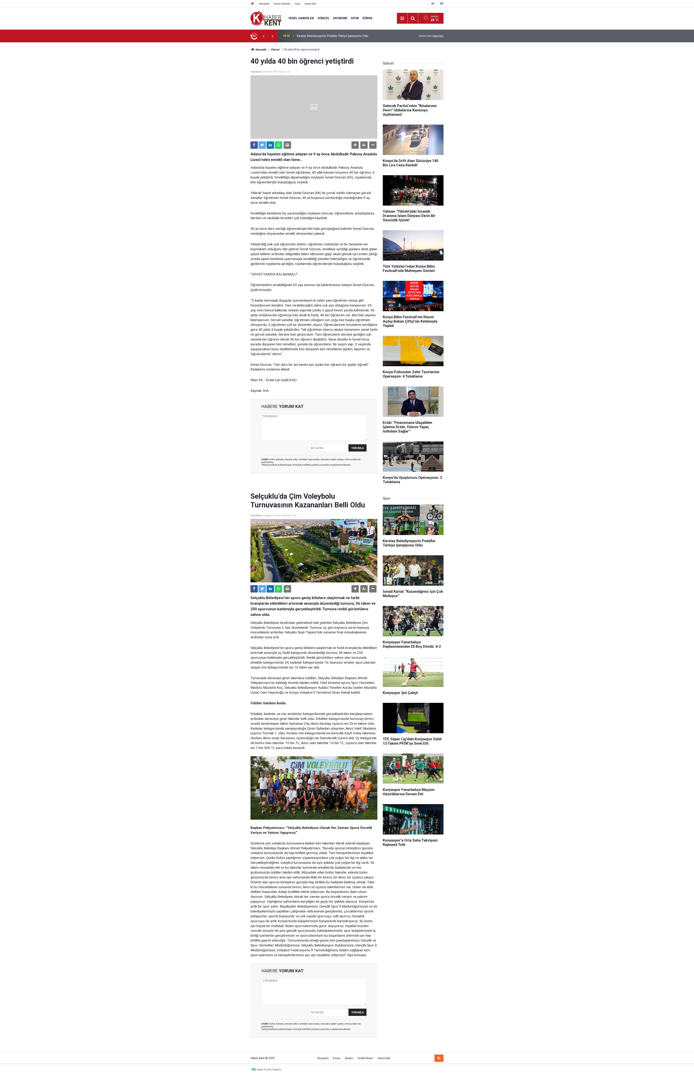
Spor (355, 18)
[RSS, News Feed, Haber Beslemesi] (439, 1058)
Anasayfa (323, 1058)
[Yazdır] (287, 145)
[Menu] (402, 18)
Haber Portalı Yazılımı (269, 1069)
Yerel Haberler (301, 18)
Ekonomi (340, 18)
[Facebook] (254, 145)
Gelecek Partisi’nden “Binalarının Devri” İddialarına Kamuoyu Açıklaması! (342, 36)
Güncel (324, 18)
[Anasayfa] (252, 3)
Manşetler (264, 3)
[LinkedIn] (270, 145)
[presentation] (263, 36)
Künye (336, 1058)
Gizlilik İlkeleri (365, 1058)
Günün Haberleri (282, 3)
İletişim (349, 1058)
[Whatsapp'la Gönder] (278, 145)
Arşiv (297, 3)
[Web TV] (433, 3)
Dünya (367, 18)
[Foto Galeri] (442, 3)
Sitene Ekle (310, 3)
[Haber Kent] (265, 18)
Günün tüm (431, 36)
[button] (355, 145)
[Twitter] (262, 145)
